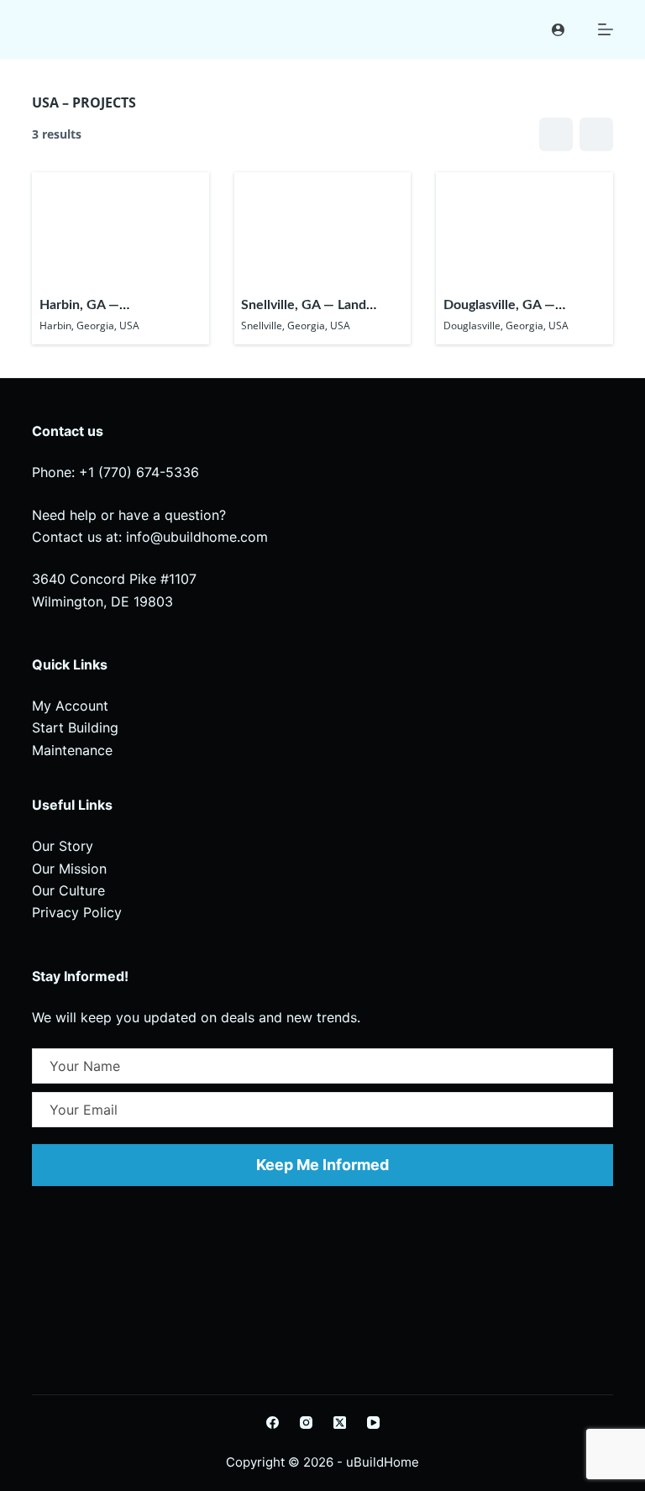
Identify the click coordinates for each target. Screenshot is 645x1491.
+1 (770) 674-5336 (139, 472)
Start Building (75, 727)
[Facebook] (272, 1422)
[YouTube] (373, 1422)
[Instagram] (306, 1422)
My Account (70, 705)
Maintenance (72, 750)
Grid (556, 134)
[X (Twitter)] (339, 1422)
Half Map (596, 134)
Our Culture (68, 890)
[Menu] (605, 29)
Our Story (62, 845)
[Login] (558, 30)
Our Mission (69, 868)
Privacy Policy (77, 912)
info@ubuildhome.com (197, 536)
